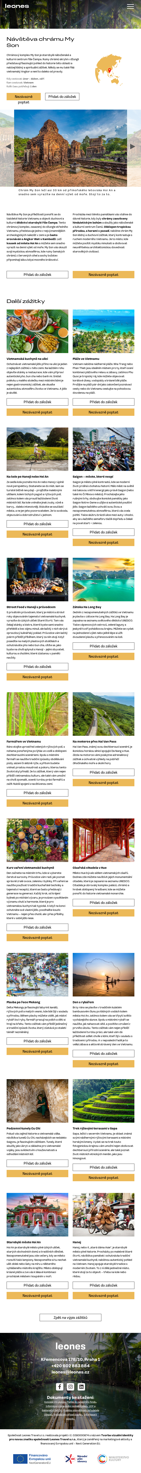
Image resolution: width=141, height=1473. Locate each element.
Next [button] (132, 146)
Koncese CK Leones (54, 1402)
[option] (70, 155)
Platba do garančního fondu (81, 1402)
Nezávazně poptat (23, 97)
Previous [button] (8, 146)
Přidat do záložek (62, 97)
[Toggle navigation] (130, 6)
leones (17, 6)
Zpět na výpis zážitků (70, 1318)
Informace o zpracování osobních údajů (66, 1406)
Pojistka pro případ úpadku (68, 1415)
